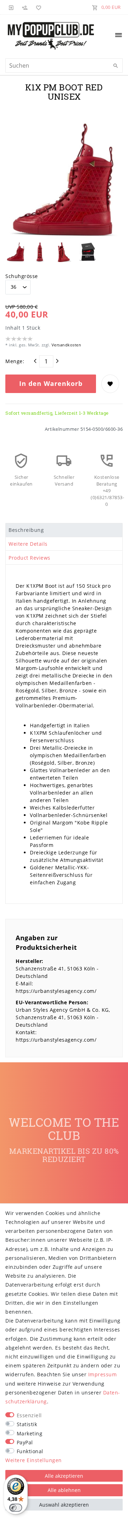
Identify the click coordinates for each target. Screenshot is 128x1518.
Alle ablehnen (64, 1490)
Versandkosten (65, 344)
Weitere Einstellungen (33, 1460)
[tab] (64, 530)
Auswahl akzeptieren (64, 1504)
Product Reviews (29, 557)
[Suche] (115, 66)
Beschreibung (26, 530)
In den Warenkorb (50, 383)
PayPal (25, 1442)
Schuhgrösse (21, 276)
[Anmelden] (11, 7)
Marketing (30, 1433)
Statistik (27, 1424)
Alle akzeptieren (64, 1475)
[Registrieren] (25, 7)
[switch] (15, 1508)
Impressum (102, 1374)
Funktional (30, 1451)
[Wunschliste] (37, 7)
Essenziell (29, 1415)
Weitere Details (28, 543)
